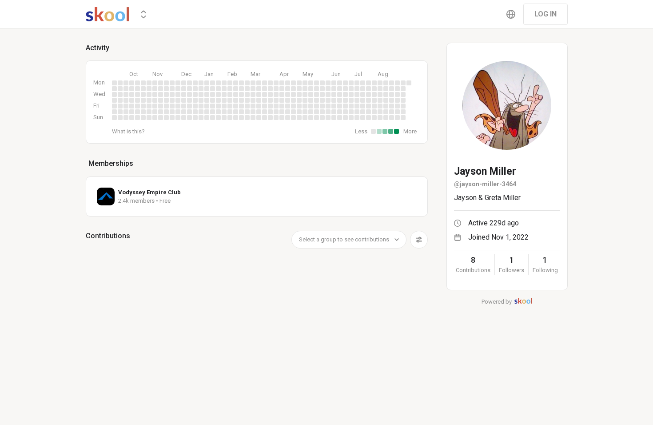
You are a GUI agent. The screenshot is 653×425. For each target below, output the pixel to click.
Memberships (110, 163)
